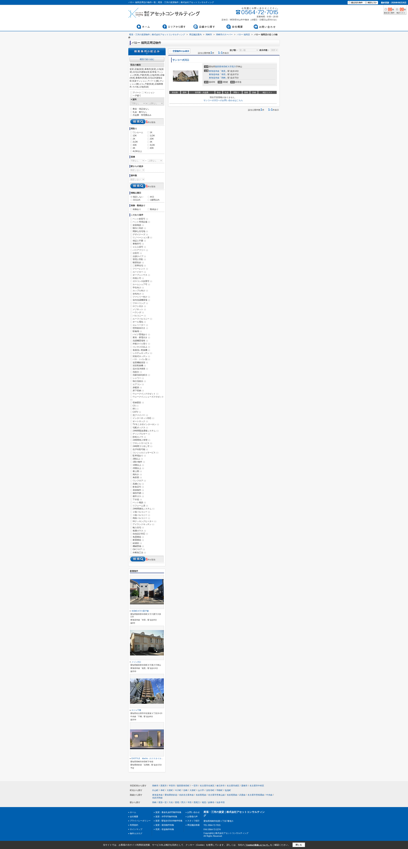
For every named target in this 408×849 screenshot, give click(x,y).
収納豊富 (138, 402)
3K (151, 142)
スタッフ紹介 (193, 821)
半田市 (172, 785)
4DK (152, 148)
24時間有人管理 (141, 440)
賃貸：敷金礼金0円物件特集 (168, 812)
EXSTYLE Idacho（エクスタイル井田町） (150, 758)
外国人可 (138, 278)
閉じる (299, 845)
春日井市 (220, 785)
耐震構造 (138, 540)
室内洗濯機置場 (141, 300)
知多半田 (220, 802)
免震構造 (138, 537)
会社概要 (134, 816)
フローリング (140, 303)
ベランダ (138, 312)
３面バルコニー (141, 515)
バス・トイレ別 (141, 359)
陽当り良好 (139, 228)
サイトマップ (136, 829)
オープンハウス (141, 275)
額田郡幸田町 (221, 66)
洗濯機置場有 (140, 340)
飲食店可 (138, 487)
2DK (152, 139)
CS (135, 405)
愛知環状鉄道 (171, 795)
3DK (135, 145)
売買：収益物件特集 (164, 829)
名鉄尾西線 (232, 795)
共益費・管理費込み (142, 115)
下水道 (137, 499)
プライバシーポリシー (140, 821)
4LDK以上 (137, 151)
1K (151, 132)
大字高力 (232, 66)
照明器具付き (140, 328)
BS (135, 409)
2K (134, 139)
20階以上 (138, 468)
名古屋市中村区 (257, 785)
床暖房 (137, 387)
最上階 (137, 471)
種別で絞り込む (147, 59)
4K (134, 148)
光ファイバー (140, 415)
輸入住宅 (138, 527)
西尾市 (163, 785)
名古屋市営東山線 (216, 795)
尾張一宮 (162, 802)
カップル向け (140, 290)
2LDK (135, 142)
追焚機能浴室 (140, 362)
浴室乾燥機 (139, 365)
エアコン (138, 384)
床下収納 (138, 390)
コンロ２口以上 (141, 347)
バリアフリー (140, 250)
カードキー (139, 272)
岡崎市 (155, 785)
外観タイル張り (141, 343)
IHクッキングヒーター (144, 521)
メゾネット (139, 309)
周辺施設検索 (193, 825)
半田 (189, 802)
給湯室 (137, 543)
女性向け (138, 294)
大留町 (170, 790)
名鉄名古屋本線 (186, 795)
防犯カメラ (139, 437)
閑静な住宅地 (140, 231)
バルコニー (139, 315)
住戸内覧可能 (140, 449)
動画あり (154, 209)
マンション (149, 92)
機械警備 (138, 546)
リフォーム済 (140, 505)
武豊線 (242, 795)
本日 (152, 197)
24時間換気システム (143, 508)
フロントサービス (142, 443)
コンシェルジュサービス (145, 452)
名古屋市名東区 (207, 785)
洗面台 (137, 372)
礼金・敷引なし (140, 112)
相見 (223, 71)
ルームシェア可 (141, 284)
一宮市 (195, 785)
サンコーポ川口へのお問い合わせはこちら (223, 100)
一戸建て (137, 95)
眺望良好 (138, 262)
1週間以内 (154, 200)
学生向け (138, 287)
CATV (137, 412)
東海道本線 (214, 71)
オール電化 (139, 322)
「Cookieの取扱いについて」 (257, 845)
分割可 (137, 253)
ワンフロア (139, 480)
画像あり (137, 209)
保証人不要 (139, 240)
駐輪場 (137, 331)
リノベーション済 (142, 237)
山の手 (201, 790)
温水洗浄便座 (140, 369)
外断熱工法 (139, 552)
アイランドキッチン (143, 524)
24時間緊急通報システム (145, 431)
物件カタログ (136, 833)
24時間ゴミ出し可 (142, 446)
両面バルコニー (141, 518)
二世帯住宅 (139, 265)
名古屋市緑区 (233, 785)
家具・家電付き (141, 337)
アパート (137, 92)
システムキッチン (142, 353)
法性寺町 (210, 790)
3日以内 (136, 200)
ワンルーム (138, 132)
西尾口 (197, 802)
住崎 (185, 790)
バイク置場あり (141, 334)
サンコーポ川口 (180, 60)
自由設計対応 (140, 534)
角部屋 (137, 477)
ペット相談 (139, 502)
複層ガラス (139, 530)
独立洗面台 (139, 381)
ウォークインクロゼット (145, 394)
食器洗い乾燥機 (141, 350)
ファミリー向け (141, 297)
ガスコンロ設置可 (142, 281)
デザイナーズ (140, 234)
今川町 (178, 790)
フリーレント (140, 269)
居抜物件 (138, 490)
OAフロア (139, 549)
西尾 (177, 802)
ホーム (133, 812)
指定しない (138, 197)
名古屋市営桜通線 (256, 795)
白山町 (155, 790)
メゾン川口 (136, 662)
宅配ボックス (140, 427)
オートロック (140, 421)
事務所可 (138, 244)
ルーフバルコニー (142, 319)
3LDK (152, 145)
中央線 (269, 795)
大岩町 (192, 790)
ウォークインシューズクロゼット (147, 398)
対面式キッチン (141, 356)
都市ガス (138, 496)
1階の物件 (139, 462)
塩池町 (228, 790)
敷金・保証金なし (141, 109)
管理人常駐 (139, 259)
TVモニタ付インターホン (146, 424)
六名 (171, 802)
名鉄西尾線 (201, 795)
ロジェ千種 (136, 710)
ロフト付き (139, 306)
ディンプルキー (141, 434)
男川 (183, 802)
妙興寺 (211, 802)
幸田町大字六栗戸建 (140, 611)
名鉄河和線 (157, 798)
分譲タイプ (139, 256)
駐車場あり (139, 455)
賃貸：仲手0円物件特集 (166, 816)
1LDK (152, 135)
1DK (135, 135)
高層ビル (138, 484)
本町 (162, 790)
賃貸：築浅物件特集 (164, 825)
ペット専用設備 (141, 222)
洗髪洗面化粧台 (141, 375)
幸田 (223, 74)
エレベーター (140, 325)
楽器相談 (138, 225)
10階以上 (138, 465)
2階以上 (138, 459)
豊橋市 (244, 785)
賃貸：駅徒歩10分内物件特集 (168, 821)
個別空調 (138, 493)
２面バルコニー (141, 512)
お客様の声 (192, 816)
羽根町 (219, 790)
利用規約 (134, 825)
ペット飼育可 (140, 219)
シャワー (138, 378)
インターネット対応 (143, 418)
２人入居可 (139, 247)
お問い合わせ (193, 812)
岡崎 (223, 78)
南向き (137, 474)
